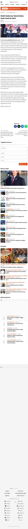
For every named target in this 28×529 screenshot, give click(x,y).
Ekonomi (8, 264)
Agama (7, 289)
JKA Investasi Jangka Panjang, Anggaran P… (12, 267)
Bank (9, 282)
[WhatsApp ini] (25, 126)
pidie (8, 277)
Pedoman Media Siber (20, 493)
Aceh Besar (9, 328)
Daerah (15, 270)
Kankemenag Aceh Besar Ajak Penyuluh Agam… (15, 330)
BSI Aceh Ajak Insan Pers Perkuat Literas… (14, 285)
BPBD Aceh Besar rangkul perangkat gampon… (15, 241)
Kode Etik (20, 491)
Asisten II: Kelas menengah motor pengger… (15, 235)
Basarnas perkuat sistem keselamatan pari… (16, 193)
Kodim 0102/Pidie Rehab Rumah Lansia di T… (16, 279)
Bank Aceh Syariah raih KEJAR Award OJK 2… (15, 199)
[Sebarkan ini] (15, 126)
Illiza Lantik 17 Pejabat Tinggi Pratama (15, 318)
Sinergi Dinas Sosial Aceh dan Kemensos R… (15, 324)
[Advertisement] (14, 114)
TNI (13, 277)
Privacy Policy (20, 495)
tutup (15, 501)
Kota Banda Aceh (9, 209)
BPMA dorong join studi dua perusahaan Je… (16, 211)
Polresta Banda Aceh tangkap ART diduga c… (15, 217)
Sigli (11, 277)
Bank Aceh (8, 270)
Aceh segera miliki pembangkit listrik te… (16, 229)
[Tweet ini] (18, 126)
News (2, 186)
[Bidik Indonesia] (14, 2)
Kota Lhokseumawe (11, 334)
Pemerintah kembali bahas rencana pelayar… (15, 205)
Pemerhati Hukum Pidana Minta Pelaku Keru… (13, 188)
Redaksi (7, 495)
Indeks (7, 491)
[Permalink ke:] (2, 21)
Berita (4, 264)
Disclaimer (7, 493)
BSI (11, 282)
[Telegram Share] (22, 126)
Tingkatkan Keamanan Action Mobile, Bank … (16, 272)
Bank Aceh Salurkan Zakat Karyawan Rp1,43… (15, 292)
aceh (2, 264)
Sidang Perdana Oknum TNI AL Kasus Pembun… (15, 342)
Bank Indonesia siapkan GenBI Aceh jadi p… (16, 223)
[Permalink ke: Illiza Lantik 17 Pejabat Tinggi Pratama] (14, 306)
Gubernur (13, 264)
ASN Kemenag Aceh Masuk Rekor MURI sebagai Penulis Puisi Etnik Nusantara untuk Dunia (7, 134)
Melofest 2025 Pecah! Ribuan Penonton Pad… (15, 336)
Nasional (18, 275)
